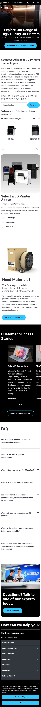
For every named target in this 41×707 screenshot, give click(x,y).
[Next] (37, 149)
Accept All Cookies (20, 703)
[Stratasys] (4, 2)
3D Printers (9, 8)
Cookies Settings (20, 697)
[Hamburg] (38, 2)
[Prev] (34, 149)
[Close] (38, 683)
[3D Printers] (3, 7)
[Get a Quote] (28, 2)
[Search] (33, 2)
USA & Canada (17, 3)
